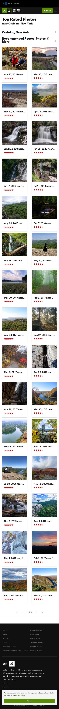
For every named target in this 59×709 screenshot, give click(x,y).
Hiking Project (35, 638)
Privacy (42, 705)
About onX (7, 683)
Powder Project (36, 646)
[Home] (13, 10)
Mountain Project (36, 630)
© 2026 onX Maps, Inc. (22, 705)
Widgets (6, 638)
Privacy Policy (20, 695)
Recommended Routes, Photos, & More (25, 39)
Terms (35, 705)
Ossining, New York (15, 32)
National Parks (36, 650)
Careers (6, 687)
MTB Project (35, 634)
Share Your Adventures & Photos (15, 650)
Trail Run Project (36, 642)
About (5, 630)
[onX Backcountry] (10, 3)
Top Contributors (9, 646)
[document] (29, 697)
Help (5, 634)
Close (29, 701)
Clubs (5, 642)
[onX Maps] (9, 666)
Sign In (47, 10)
